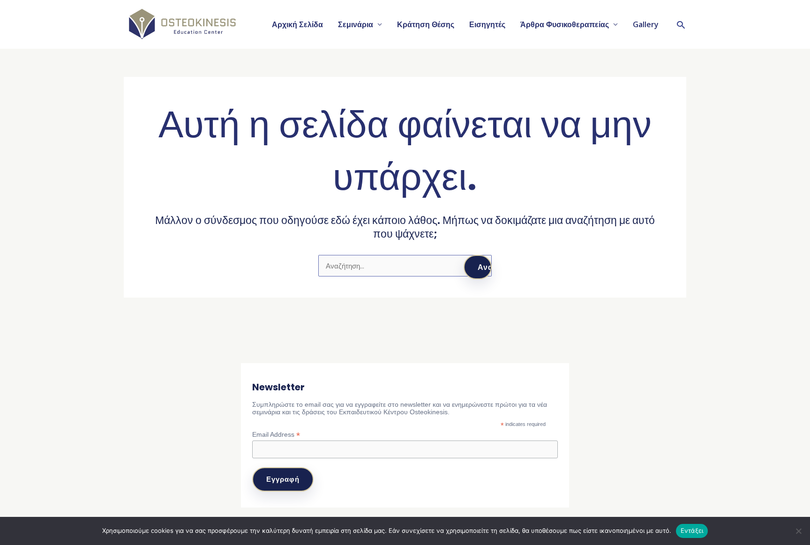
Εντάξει (692, 530)
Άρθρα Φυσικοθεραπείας (564, 24)
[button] (680, 24)
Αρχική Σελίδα (297, 24)
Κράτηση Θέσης (425, 24)
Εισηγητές (487, 24)
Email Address (276, 434)
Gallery (646, 24)
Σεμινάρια (355, 24)
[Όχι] (798, 531)
